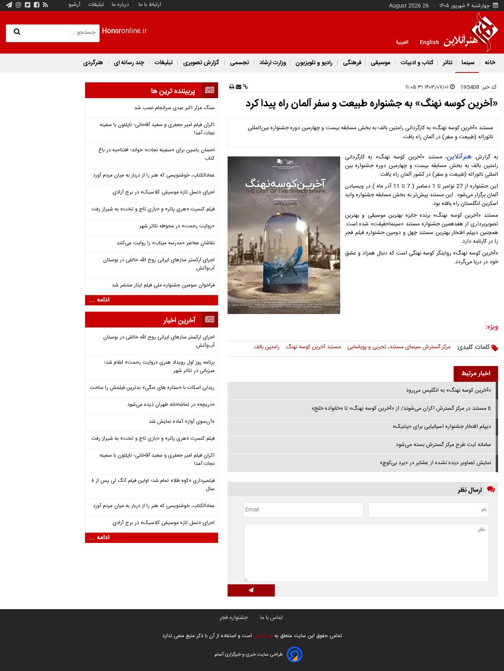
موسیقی (380, 63)
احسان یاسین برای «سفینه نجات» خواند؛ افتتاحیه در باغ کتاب (156, 154)
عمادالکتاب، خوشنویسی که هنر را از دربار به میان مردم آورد (154, 175)
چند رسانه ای (129, 63)
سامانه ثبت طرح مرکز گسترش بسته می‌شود (443, 445)
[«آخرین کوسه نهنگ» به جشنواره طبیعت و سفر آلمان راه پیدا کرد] (285, 235)
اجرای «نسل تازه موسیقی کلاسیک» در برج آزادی (164, 192)
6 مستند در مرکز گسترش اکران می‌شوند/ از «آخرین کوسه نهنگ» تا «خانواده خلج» (401, 408)
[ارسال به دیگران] (237, 87)
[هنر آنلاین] (471, 32)
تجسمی (239, 63)
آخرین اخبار (179, 321)
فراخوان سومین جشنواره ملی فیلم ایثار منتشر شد (163, 285)
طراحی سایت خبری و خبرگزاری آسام (249, 654)
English (429, 41)
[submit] (251, 590)
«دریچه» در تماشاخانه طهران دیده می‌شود (171, 405)
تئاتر (446, 63)
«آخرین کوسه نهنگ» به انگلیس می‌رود (448, 390)
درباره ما (120, 4)
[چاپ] (231, 87)
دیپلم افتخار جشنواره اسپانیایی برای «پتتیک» (442, 426)
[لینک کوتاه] (244, 87)
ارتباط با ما (150, 4)
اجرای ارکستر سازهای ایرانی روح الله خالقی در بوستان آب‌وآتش (159, 264)
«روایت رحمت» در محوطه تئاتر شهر (177, 226)
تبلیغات (95, 4)
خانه (489, 63)
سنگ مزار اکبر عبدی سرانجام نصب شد (174, 108)
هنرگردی (93, 63)
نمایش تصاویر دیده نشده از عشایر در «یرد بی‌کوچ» (435, 463)
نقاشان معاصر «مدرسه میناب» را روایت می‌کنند (166, 243)
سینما (468, 63)
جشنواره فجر (234, 618)
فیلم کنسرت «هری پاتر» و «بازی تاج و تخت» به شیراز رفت (153, 209)
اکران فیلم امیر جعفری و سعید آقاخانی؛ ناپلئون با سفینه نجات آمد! (157, 129)
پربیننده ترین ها (173, 91)
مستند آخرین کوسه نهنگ (313, 347)
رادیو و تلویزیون (314, 63)
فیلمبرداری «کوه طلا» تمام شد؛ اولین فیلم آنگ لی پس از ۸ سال (153, 485)
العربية (402, 41)
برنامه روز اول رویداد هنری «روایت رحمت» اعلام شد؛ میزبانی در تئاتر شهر (159, 367)
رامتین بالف (267, 347)
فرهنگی (351, 63)
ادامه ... (99, 300)
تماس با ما (271, 618)
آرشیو (74, 4)
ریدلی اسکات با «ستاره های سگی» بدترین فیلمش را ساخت (152, 388)
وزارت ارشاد (272, 63)
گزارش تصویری (201, 63)
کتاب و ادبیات (416, 63)
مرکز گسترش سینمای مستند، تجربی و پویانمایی (398, 347)
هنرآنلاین (461, 156)
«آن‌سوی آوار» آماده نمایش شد (182, 422)
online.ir (124, 31)
